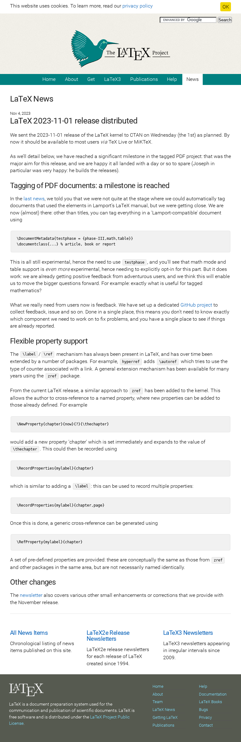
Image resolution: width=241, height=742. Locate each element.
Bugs (203, 709)
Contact (206, 725)
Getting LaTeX (165, 717)
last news (34, 199)
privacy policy (137, 6)
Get (91, 79)
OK (225, 7)
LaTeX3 (112, 79)
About (71, 79)
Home (49, 79)
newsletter (31, 595)
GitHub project (196, 305)
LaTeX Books (210, 701)
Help (172, 79)
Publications (144, 79)
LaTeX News (164, 709)
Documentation (213, 694)
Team (158, 701)
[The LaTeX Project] (120, 47)
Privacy (205, 717)
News (192, 79)
